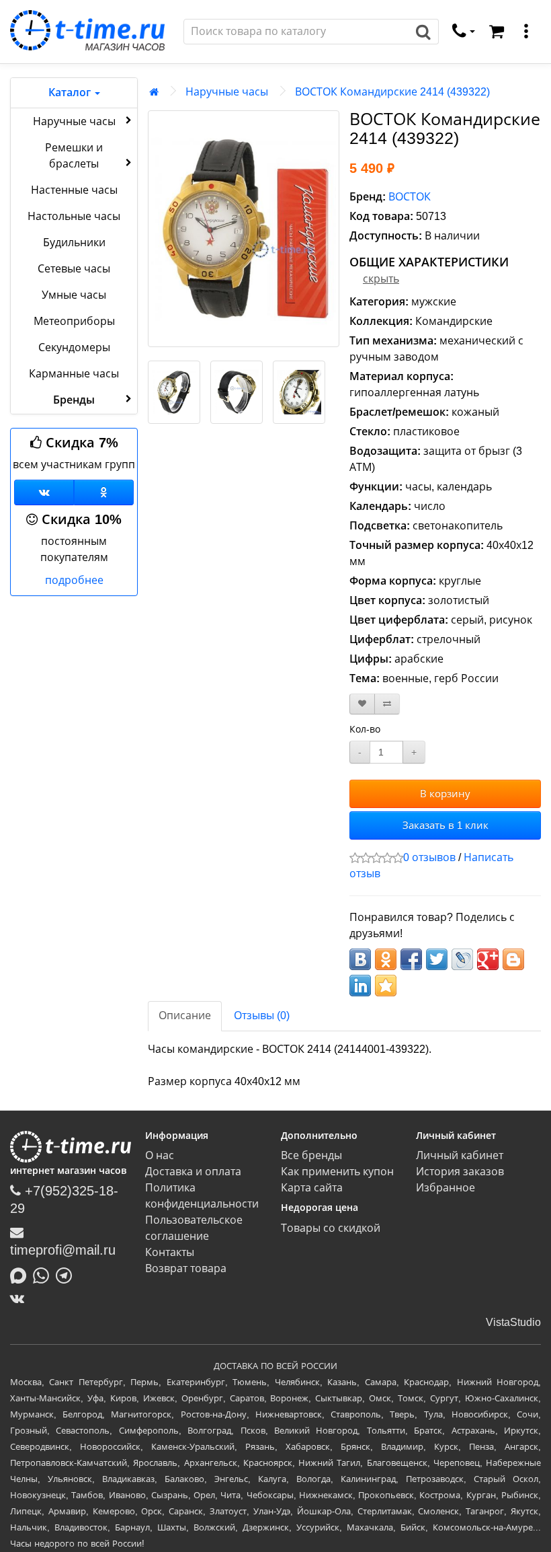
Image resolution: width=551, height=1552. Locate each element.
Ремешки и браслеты (74, 156)
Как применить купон (337, 1171)
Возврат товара (185, 1268)
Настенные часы (74, 190)
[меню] (526, 31)
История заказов (460, 1171)
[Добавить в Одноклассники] (385, 959)
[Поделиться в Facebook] (411, 959)
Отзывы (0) (262, 1015)
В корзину (445, 793)
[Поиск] (424, 31)
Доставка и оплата (193, 1171)
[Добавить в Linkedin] (360, 985)
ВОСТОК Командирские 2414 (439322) (392, 92)
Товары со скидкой (330, 1228)
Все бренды (311, 1155)
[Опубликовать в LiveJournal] (462, 959)
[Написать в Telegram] (67, 1274)
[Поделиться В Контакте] (360, 959)
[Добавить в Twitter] (437, 959)
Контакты (169, 1252)
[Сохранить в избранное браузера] (385, 985)
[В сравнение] (387, 704)
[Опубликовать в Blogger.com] (513, 959)
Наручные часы (74, 121)
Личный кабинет (459, 1155)
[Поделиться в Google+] (488, 959)
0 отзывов (429, 857)
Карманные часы (74, 373)
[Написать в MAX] (21, 1274)
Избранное (445, 1187)
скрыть (381, 279)
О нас (159, 1155)
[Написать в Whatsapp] (44, 1274)
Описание (185, 1015)
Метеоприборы (74, 321)
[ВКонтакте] (20, 1298)
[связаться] (464, 31)
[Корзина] (496, 31)
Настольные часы (74, 216)
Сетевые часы (74, 268)
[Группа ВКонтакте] (44, 492)
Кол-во (364, 729)
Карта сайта (312, 1187)
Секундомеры (74, 347)
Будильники (74, 242)
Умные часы (74, 295)
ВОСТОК (409, 196)
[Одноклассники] (104, 492)
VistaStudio (513, 1322)
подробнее (74, 580)
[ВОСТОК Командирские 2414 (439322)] (243, 228)
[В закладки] (362, 704)
